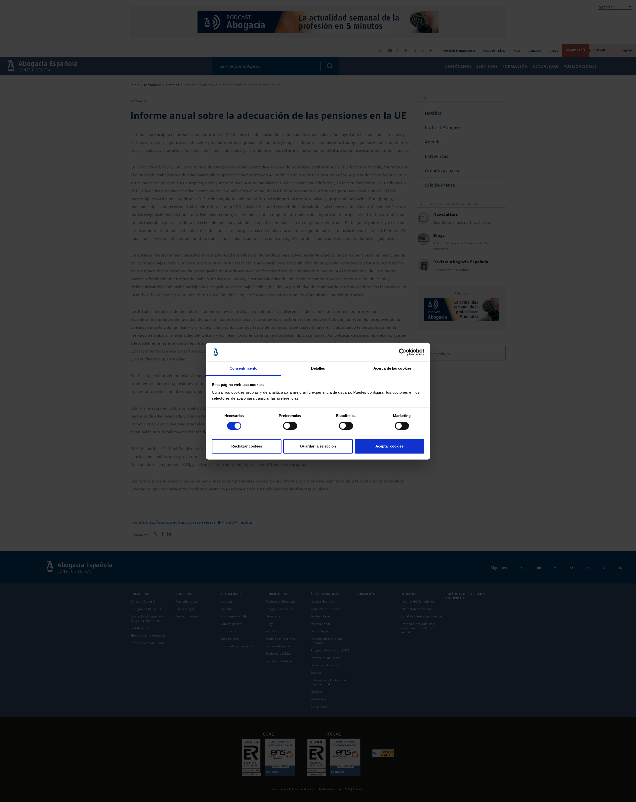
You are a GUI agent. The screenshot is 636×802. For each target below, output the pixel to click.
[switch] (290, 426)
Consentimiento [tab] (243, 368)
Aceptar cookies (389, 446)
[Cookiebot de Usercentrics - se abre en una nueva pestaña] (402, 352)
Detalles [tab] (318, 368)
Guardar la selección (318, 446)
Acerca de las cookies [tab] (392, 368)
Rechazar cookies (246, 446)
